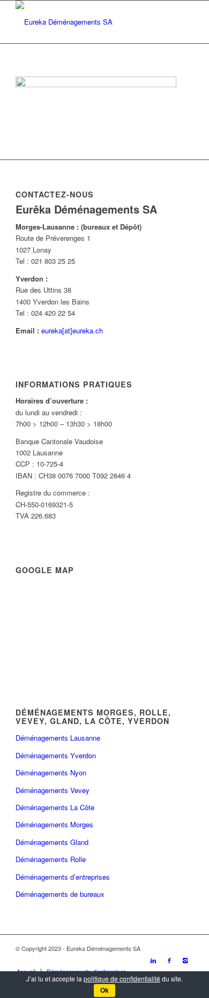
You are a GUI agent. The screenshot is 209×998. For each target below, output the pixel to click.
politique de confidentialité (122, 978)
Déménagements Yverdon (56, 755)
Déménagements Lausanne (58, 738)
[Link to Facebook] (169, 960)
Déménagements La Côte (55, 807)
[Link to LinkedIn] (153, 960)
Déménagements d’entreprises (63, 877)
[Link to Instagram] (185, 960)
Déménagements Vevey (52, 790)
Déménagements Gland (52, 842)
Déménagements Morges (54, 824)
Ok (104, 990)
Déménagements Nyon (51, 772)
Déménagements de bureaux (60, 894)
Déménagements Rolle (51, 859)
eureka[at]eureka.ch (72, 330)
